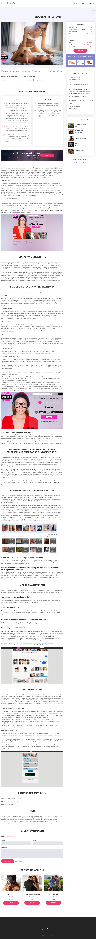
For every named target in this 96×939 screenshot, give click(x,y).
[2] (9, 836)
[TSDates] (71, 144)
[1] (7, 836)
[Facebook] (50, 71)
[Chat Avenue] (71, 125)
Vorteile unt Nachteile (74, 79)
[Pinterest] (61, 71)
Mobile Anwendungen (74, 106)
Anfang (47, 155)
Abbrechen (18, 861)
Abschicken (7, 861)
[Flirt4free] (71, 151)
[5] (14, 836)
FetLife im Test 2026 (80, 138)
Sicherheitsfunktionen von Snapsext (78, 87)
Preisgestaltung (73, 108)
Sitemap (54, 929)
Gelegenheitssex (39, 80)
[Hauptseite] (8, 3)
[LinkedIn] (54, 71)
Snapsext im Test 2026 (74, 77)
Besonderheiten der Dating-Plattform (78, 84)
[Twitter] (57, 71)
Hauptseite (75, 3)
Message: (4, 847)
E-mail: (35, 840)
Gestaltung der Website (75, 82)
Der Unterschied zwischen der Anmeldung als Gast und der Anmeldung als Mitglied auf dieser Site (81, 101)
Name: (3, 840)
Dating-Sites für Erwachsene (9, 76)
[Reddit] (76, 162)
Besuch (80, 51)
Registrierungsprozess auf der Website (79, 93)
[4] (12, 836)
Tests (83, 3)
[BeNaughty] (89, 62)
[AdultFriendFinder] (71, 131)
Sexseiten (4, 80)
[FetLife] (71, 138)
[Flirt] (72, 62)
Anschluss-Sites (27, 80)
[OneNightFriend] (80, 62)
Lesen (11, 899)
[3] (11, 836)
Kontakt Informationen (75, 111)
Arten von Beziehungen (29, 76)
